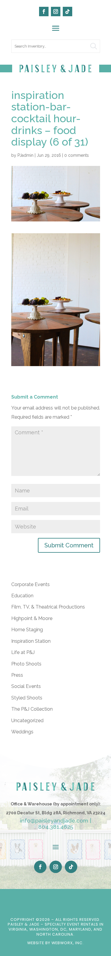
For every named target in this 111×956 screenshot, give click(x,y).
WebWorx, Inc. (68, 942)
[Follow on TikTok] (67, 11)
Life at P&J (23, 652)
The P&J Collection (32, 709)
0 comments (76, 155)
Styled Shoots (26, 698)
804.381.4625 (55, 826)
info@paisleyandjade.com (54, 820)
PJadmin (25, 155)
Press (17, 675)
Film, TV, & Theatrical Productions (48, 607)
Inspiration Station (31, 641)
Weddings (22, 732)
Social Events (26, 686)
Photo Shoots (26, 664)
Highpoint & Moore (31, 618)
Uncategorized (27, 720)
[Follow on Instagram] (55, 11)
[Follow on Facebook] (44, 11)
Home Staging (27, 629)
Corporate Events (30, 584)
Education (22, 595)
